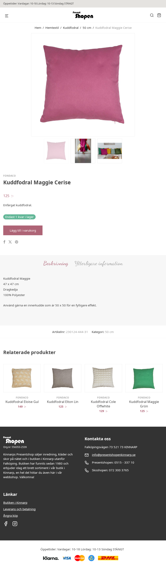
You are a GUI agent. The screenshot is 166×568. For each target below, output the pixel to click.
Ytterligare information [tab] (98, 263)
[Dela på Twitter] (10, 242)
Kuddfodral (71, 28)
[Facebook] (5, 525)
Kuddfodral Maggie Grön (144, 403)
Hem (38, 28)
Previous (4, 84)
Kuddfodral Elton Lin (62, 401)
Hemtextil (52, 28)
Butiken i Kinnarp (15, 502)
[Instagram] (14, 525)
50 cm (87, 28)
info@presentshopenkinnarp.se (113, 455)
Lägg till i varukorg (23, 230)
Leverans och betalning (19, 509)
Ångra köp (10, 515)
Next (162, 84)
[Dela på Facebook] (4, 242)
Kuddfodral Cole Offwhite (103, 403)
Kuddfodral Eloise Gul (22, 401)
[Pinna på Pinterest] (17, 242)
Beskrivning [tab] (55, 263)
